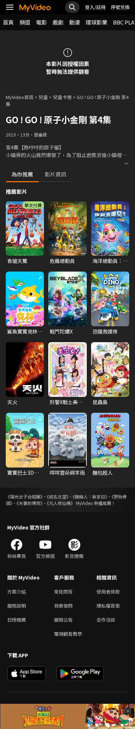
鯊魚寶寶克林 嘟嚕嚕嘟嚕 (22, 331)
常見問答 (63, 591)
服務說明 (16, 605)
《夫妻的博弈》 (29, 503)
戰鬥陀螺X (61, 331)
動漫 (74, 22)
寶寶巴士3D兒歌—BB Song (23, 472)
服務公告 (63, 619)
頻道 (24, 22)
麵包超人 (103, 472)
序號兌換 (120, 7)
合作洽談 (105, 619)
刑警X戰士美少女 (66, 402)
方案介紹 (16, 591)
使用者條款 (108, 591)
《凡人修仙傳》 (61, 503)
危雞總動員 (62, 260)
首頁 (8, 22)
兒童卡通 (62, 97)
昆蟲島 (100, 402)
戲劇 (58, 22)
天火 (12, 402)
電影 (41, 22)
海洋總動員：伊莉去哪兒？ (110, 260)
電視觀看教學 (68, 633)
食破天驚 (17, 260)
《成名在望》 (57, 496)
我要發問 (63, 605)
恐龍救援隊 (105, 331)
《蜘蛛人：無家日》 (90, 496)
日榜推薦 (16, 619)
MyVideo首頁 (19, 97)
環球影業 (96, 22)
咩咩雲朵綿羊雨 (67, 472)
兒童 (43, 97)
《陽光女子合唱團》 (24, 496)
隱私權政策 (108, 605)
